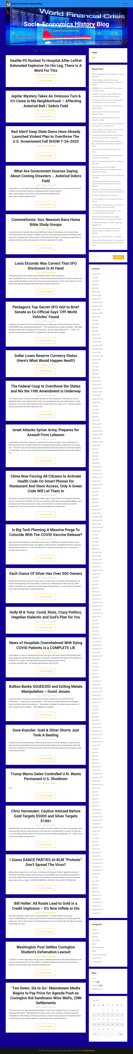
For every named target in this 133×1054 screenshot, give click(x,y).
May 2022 (95, 456)
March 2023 (96, 420)
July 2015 (95, 749)
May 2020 (95, 542)
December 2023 (97, 388)
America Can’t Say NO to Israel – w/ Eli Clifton (107, 237)
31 (112, 1029)
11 (117, 1015)
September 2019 (97, 570)
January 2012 (96, 899)
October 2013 (96, 824)
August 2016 (96, 702)
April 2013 (95, 845)
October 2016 (96, 695)
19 (122, 1019)
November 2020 (97, 520)
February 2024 (96, 381)
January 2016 (96, 727)
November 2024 (97, 349)
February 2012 (96, 895)
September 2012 (97, 870)
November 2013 (97, 820)
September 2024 (97, 356)
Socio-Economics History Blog (26, 3)
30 (108, 1029)
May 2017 (95, 670)
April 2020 (95, 545)
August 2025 (96, 317)
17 (112, 1019)
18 (117, 1019)
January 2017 (96, 684)
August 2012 (96, 874)
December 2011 (97, 902)
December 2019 (97, 559)
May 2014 (95, 799)
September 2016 (97, 699)
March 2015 (96, 763)
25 (117, 1024)
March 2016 (96, 720)
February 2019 (96, 595)
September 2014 (97, 784)
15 (103, 1019)
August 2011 (96, 913)
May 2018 (95, 627)
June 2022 (95, 452)
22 (103, 1024)
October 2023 (96, 395)
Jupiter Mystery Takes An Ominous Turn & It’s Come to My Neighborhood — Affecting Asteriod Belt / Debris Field (45, 101)
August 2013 (96, 831)
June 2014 (95, 795)
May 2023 (95, 413)
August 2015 (96, 745)
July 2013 (95, 834)
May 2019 (95, 584)
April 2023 (95, 417)
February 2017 (96, 681)
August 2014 (96, 788)
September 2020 (97, 527)
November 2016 (97, 692)
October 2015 (96, 738)
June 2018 (95, 624)
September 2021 (97, 484)
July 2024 (95, 363)
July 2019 (95, 577)
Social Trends (96, 958)
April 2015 (95, 759)
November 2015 (97, 734)
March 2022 (96, 463)
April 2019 (95, 588)
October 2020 (96, 524)
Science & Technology (99, 954)
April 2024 (95, 374)
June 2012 (95, 881)
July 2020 (95, 534)
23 (108, 1024)
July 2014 (95, 792)
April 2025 (95, 331)
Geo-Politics (96, 940)
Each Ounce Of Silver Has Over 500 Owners (45, 573)
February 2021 (96, 509)
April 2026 (95, 288)
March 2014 (96, 806)
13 (94, 1019)
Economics (95, 933)
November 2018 (97, 606)
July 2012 (95, 877)
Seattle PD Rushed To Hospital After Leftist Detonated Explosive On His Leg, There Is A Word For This (46, 65)
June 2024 (95, 367)
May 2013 (95, 841)
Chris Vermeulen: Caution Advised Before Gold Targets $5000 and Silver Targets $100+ (45, 816)
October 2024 (96, 352)
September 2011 (97, 909)
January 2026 (96, 299)
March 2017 (96, 677)
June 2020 (95, 538)
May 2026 (95, 284)
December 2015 (97, 731)
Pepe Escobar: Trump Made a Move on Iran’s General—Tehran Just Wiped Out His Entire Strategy (106, 231)
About (125, 3)
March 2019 (96, 592)
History (94, 944)
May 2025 (95, 327)
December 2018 (97, 602)
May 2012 (95, 884)
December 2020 (97, 517)
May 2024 (95, 370)
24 (112, 1024)
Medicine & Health (98, 947)
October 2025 (96, 309)
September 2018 (97, 613)
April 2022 (95, 459)
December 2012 (97, 859)
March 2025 (96, 334)
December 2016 (97, 688)
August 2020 (96, 531)
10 (112, 1015)
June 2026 (95, 281)
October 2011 (96, 906)
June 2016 (95, 709)
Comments (97, 985)
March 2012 (96, 892)
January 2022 (96, 470)
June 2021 (95, 495)
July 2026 (95, 277)
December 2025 (97, 302)
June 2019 (95, 581)
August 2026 (96, 274)
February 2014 (96, 809)
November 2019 (97, 563)
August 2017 (96, 659)
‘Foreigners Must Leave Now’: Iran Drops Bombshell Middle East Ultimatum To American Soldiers (107, 82)
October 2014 (96, 781)
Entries (96, 982)
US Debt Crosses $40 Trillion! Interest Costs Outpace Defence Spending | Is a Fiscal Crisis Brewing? (106, 184)
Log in (94, 978)
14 (99, 1019)
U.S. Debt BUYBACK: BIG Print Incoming (104, 195)
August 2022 (96, 445)
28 (99, 1029)
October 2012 (96, 867)
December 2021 (97, 474)
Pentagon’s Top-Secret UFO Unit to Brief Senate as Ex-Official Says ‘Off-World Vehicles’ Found (46, 312)
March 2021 (96, 506)
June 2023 (95, 409)
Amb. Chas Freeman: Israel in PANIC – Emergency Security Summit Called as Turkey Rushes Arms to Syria (107, 169)
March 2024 (96, 377)
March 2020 (96, 549)
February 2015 (96, 767)
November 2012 (97, 863)
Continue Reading (45, 81)
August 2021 (96, 488)
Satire (94, 951)
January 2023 (96, 427)
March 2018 (96, 634)
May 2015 (95, 756)
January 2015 (96, 770)
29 (103, 1029)
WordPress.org (97, 989)
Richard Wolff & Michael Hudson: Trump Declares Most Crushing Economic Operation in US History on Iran (108, 242)
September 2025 (97, 313)
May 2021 (95, 499)
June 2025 (95, 324)
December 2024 (97, 345)
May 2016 (95, 713)
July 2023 (95, 406)
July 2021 (95, 492)
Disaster (94, 929)
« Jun (95, 1034)
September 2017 (97, 656)
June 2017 (95, 667)
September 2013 (97, 827)
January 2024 (96, 384)
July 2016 (95, 706)
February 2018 (96, 638)
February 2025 (96, 338)
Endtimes (95, 937)
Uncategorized (97, 962)
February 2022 (96, 467)
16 (108, 1019)
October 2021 (96, 481)
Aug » (121, 1034)
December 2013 (97, 817)
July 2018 (95, 620)
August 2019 (96, 574)
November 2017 (97, 649)
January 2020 (96, 556)
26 (122, 1024)
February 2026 (96, 295)
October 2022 (96, 438)
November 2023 (97, 392)
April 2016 (95, 717)
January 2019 (96, 599)
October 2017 (96, 652)
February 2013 (96, 852)
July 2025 (95, 320)
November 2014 (97, 777)
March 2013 (96, 849)
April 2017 (95, 674)
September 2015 (97, 742)
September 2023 (97, 399)
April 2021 (95, 502)
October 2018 (96, 609)
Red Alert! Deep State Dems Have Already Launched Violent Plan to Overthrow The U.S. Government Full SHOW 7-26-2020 (45, 136)
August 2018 (96, 617)
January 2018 (96, 642)
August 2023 (96, 402)
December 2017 (97, 645)
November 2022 (97, 434)
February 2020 (96, 552)
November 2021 (97, 477)
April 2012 (95, 888)
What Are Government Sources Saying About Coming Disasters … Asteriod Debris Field (45, 176)
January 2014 (96, 813)
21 (99, 1024)
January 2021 (96, 513)
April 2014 (95, 802)
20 (94, 1024)
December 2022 (97, 431)
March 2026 (96, 292)
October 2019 (96, 567)
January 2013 (96, 856)
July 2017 (95, 663)
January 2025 (96, 342)
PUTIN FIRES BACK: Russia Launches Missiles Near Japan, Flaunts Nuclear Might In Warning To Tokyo (107, 143)
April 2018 (95, 631)
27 (94, 1029)
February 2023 (96, 424)
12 (122, 1015)
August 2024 (96, 360)
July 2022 (95, 449)
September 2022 (97, 442)
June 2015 (95, 752)
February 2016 (96, 724)
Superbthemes (89, 1051)
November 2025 (97, 306)
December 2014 (97, 774)
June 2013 (95, 838)
